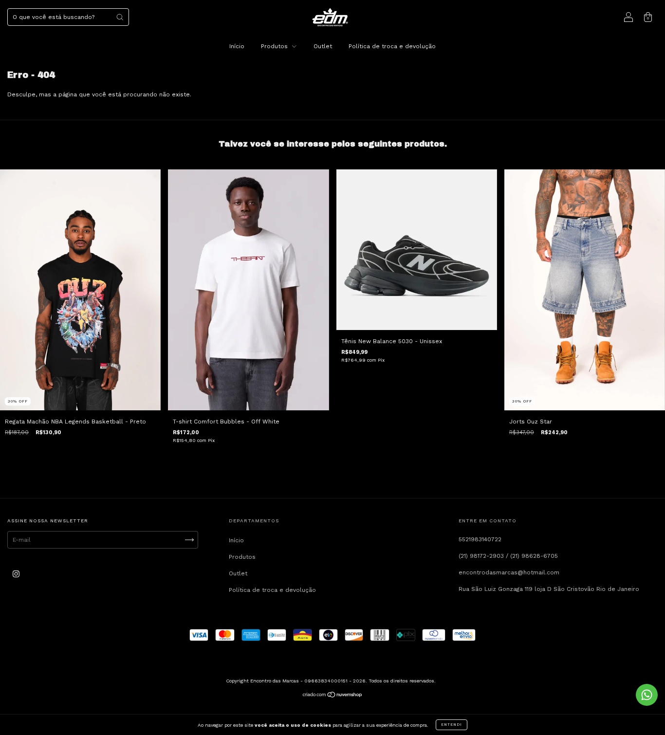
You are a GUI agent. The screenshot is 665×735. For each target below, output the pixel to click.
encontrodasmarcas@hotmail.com (509, 572)
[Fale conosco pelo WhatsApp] (647, 695)
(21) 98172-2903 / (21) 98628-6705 (508, 555)
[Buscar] (119, 17)
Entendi (451, 724)
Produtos (275, 46)
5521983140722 (480, 539)
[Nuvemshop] (332, 696)
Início (236, 46)
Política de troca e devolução (392, 46)
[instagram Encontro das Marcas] (16, 574)
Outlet (323, 46)
